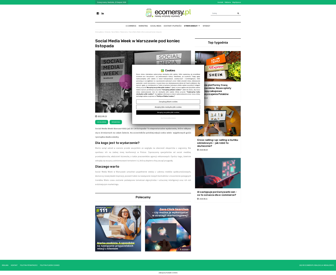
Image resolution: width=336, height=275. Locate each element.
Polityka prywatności (29, 265)
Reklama (228, 2)
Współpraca (236, 2)
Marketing (143, 26)
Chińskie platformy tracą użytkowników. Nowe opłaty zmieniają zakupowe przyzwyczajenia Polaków (214, 90)
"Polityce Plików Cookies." (165, 96)
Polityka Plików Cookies (49, 265)
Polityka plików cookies (168, 118)
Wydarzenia (116, 122)
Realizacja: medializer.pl (324, 265)
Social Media (155, 26)
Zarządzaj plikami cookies (168, 273)
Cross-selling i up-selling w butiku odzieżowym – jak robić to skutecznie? (217, 142)
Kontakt (220, 2)
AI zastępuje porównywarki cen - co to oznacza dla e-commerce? (217, 193)
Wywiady (206, 26)
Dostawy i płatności (173, 26)
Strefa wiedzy (191, 26)
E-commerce (131, 26)
